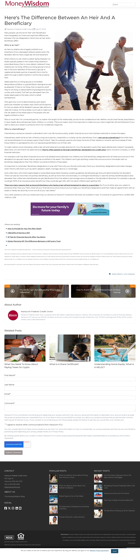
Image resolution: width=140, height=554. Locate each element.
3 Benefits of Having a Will (18, 233)
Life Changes (129, 274)
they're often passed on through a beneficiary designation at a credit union (74, 150)
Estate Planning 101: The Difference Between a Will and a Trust (33, 241)
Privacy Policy (8, 548)
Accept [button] (115, 551)
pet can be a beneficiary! (109, 138)
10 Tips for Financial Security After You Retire (26, 237)
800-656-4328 (15, 484)
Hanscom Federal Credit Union (19, 29)
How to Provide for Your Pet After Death (24, 229)
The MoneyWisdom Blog (14, 496)
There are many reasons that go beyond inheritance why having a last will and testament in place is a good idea (51, 185)
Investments (117, 274)
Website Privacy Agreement (99, 550)
